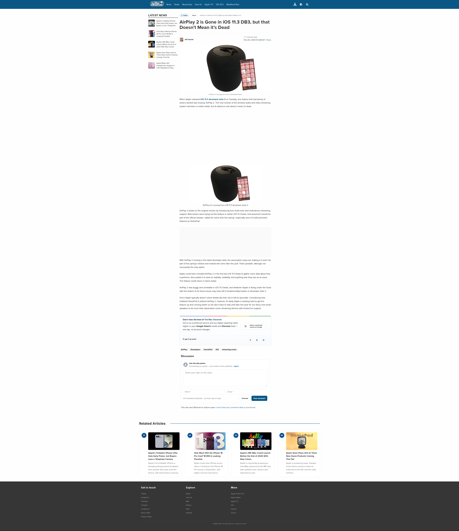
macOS (234, 509)
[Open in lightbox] (225, 201)
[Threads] (257, 340)
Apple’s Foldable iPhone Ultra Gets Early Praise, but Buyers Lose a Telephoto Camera (163, 456)
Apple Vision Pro (237, 493)
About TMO (145, 512)
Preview (245, 398)
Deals (176, 4)
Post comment (259, 398)
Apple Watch (236, 497)
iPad (187, 509)
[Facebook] (263, 340)
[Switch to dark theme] (301, 4)
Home (185, 15)
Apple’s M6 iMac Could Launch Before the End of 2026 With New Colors (255, 456)
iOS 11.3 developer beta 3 (212, 99)
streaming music (229, 349)
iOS (217, 349)
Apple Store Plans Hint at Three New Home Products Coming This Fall (301, 456)
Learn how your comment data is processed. (236, 407)
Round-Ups (187, 4)
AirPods (189, 512)
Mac (187, 501)
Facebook (145, 497)
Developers (195, 349)
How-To (198, 4)
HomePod (208, 349)
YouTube (144, 501)
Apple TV (209, 4)
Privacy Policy (146, 516)
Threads (144, 505)
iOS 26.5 (220, 4)
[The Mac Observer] (157, 4)
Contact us (145, 509)
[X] (250, 340)
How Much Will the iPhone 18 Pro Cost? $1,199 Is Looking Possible (208, 456)
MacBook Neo (233, 4)
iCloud (233, 512)
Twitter (143, 493)
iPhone (188, 505)
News (168, 4)
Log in (236, 366)
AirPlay (184, 349)
